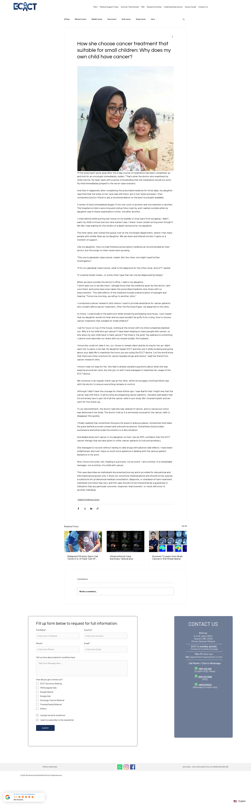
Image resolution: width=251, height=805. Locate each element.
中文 (206, 671)
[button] (183, 19)
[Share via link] (97, 508)
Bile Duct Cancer (80, 19)
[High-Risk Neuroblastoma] (125, 541)
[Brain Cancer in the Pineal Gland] (168, 541)
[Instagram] (126, 767)
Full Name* (41, 630)
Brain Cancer (126, 19)
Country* (88, 630)
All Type (67, 19)
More (153, 19)
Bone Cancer (112, 19)
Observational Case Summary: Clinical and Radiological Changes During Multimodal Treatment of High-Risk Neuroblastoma (125, 557)
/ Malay (211, 671)
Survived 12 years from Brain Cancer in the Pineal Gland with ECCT (167, 557)
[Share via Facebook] (78, 508)
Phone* (39, 643)
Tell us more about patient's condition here (55, 657)
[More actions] (172, 36)
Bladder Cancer (97, 19)
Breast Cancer (141, 19)
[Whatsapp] (119, 767)
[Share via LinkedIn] (91, 508)
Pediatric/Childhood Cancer (88, 500)
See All (184, 526)
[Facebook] (132, 767)
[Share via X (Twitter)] (85, 508)
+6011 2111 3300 (205, 676)
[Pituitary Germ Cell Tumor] (83, 541)
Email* (87, 643)
